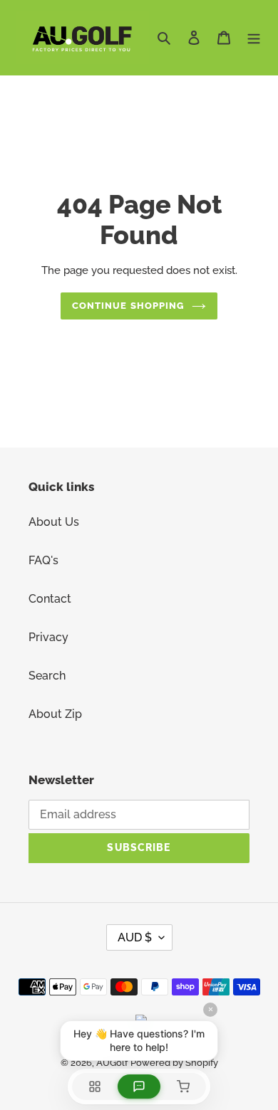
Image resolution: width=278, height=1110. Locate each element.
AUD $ (135, 937)
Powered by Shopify (174, 1062)
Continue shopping (128, 305)
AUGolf (112, 1062)
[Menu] (254, 37)
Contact (50, 599)
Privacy (48, 637)
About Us (54, 522)
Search (47, 675)
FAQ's (43, 560)
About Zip (55, 714)
